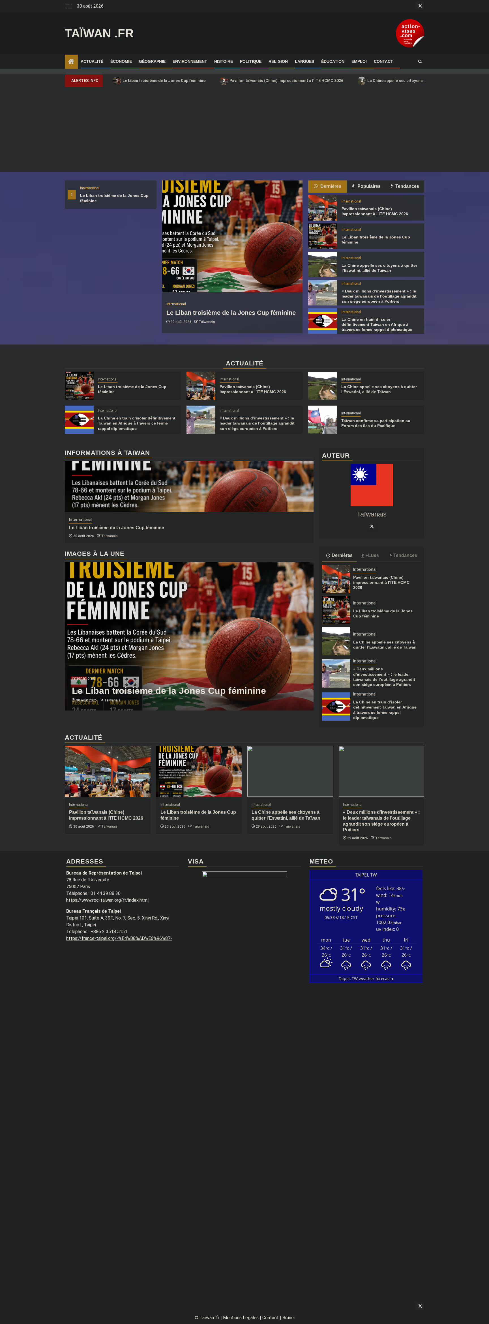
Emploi (359, 61)
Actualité (92, 61)
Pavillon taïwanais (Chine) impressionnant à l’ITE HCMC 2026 (283, 80)
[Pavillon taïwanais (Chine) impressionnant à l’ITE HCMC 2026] (322, 208)
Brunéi (288, 1317)
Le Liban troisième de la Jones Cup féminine (161, 80)
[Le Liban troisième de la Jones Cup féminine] (232, 236)
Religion (278, 61)
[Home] (71, 62)
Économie (121, 61)
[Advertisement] (244, 129)
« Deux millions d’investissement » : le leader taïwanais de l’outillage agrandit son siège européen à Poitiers (379, 296)
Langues (304, 61)
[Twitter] (372, 526)
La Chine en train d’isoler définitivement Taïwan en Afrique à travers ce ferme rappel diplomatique (377, 324)
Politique (250, 61)
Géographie (152, 61)
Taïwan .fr (99, 33)
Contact (383, 61)
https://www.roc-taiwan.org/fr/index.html (107, 900)
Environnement (190, 61)
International (90, 188)
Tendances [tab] (406, 186)
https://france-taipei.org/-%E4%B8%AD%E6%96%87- (119, 938)
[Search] (420, 61)
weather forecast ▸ (366, 978)
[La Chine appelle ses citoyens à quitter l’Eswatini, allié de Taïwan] (322, 264)
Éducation (332, 61)
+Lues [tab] (372, 555)
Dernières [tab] (330, 186)
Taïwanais (207, 322)
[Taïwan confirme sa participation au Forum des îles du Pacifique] (322, 420)
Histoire (223, 61)
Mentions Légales (241, 1317)
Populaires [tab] (368, 186)
